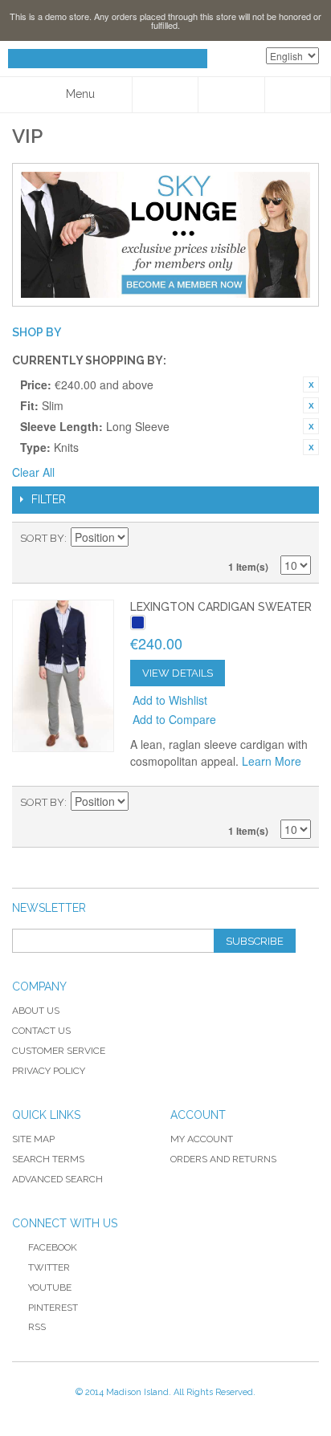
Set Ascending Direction (143, 539)
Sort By (42, 538)
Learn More (271, 761)
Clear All (33, 472)
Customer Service (58, 1050)
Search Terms (48, 1159)
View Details (177, 673)
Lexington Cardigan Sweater (221, 606)
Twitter (49, 1267)
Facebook (52, 1247)
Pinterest (53, 1307)
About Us (35, 1010)
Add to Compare (174, 719)
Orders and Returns (223, 1159)
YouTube (50, 1287)
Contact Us (41, 1030)
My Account (201, 1139)
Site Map (33, 1139)
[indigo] (137, 622)
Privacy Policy (48, 1070)
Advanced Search (57, 1179)
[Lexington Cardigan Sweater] (63, 676)
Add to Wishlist (170, 700)
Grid (271, 539)
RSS (37, 1326)
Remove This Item (311, 384)
